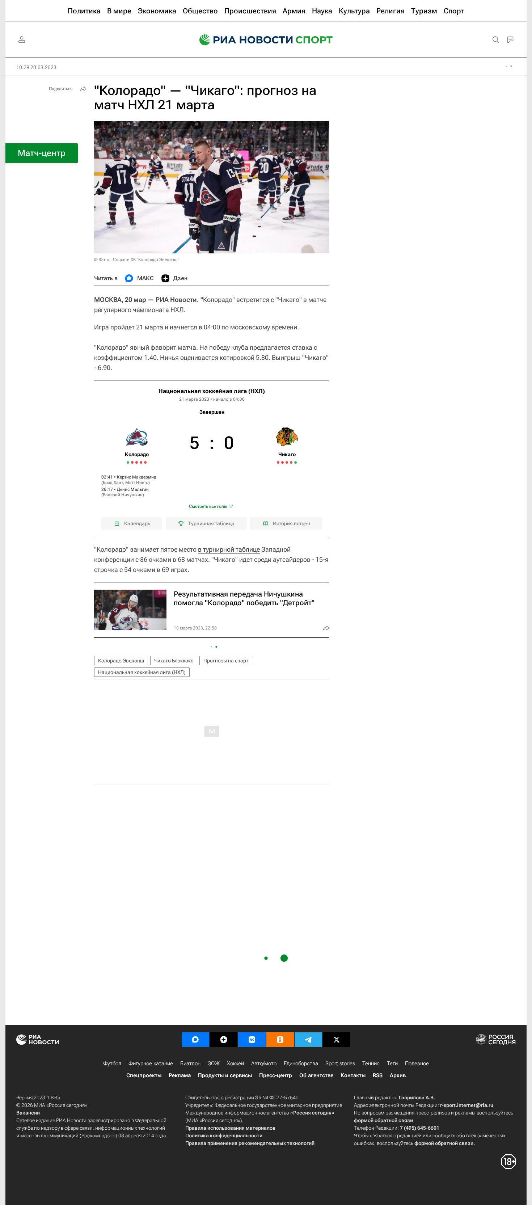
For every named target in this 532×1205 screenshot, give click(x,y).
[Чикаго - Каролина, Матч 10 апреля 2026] (282, 462)
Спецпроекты (143, 1075)
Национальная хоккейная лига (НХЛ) (212, 391)
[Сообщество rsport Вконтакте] (252, 1039)
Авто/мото (263, 1063)
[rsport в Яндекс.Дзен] (223, 1039)
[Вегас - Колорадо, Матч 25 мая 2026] (141, 462)
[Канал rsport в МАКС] (195, 1039)
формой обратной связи (383, 1120)
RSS (378, 1075)
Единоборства (301, 1063)
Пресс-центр (275, 1075)
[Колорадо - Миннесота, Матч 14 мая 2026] (128, 462)
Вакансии (28, 1113)
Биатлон (190, 1063)
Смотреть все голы (208, 506)
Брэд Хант (113, 482)
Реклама (180, 1075)
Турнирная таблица (211, 523)
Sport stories (340, 1063)
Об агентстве (316, 1075)
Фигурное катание (150, 1063)
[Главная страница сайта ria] (241, 40)
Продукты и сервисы (225, 1075)
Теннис (371, 1063)
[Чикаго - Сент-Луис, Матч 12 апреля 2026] (287, 462)
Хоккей (235, 1063)
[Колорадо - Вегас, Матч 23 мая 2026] (136, 462)
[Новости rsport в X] (336, 1039)
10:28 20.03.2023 (36, 67)
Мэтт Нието (136, 482)
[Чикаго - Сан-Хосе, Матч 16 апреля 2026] (295, 462)
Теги (392, 1063)
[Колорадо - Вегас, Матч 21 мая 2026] (132, 462)
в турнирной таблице (229, 549)
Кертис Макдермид (136, 477)
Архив (398, 1075)
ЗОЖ (214, 1063)
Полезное (417, 1063)
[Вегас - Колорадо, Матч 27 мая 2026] (145, 462)
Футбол (112, 1063)
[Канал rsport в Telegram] (308, 1039)
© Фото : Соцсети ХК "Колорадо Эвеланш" (136, 259)
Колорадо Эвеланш (121, 660)
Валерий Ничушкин (123, 494)
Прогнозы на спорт (225, 660)
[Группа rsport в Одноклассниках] (280, 1039)
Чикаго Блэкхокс (173, 660)
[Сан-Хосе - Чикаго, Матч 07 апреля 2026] (278, 462)
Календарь (137, 523)
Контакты (353, 1075)
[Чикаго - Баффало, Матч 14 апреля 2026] (291, 462)
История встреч (291, 523)
